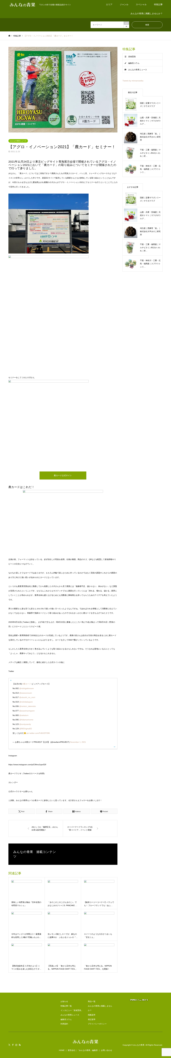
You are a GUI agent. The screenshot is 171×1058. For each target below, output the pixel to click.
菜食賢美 (132, 57)
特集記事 (158, 4)
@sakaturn (23, 715)
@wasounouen (25, 693)
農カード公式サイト (63, 475)
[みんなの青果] (85, 1044)
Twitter (9, 1045)
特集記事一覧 (66, 1006)
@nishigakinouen (26, 688)
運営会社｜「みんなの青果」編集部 (83, 1050)
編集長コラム (133, 63)
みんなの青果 (138, 1045)
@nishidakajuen (26, 702)
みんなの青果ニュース (18, 141)
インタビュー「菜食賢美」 (72, 1010)
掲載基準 (91, 1015)
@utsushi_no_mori (27, 697)
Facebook (13, 1045)
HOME (62, 1050)
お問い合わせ (106, 1050)
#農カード (26, 684)
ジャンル (124, 4)
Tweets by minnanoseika (133, 81)
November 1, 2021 (78, 742)
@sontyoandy (25, 724)
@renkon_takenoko (27, 706)
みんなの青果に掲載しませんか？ (147, 13)
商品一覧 (91, 1001)
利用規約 (64, 1024)
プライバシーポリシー (97, 1024)
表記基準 (91, 1019)
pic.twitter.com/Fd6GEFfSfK (38, 733)
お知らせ (64, 1001)
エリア (109, 4)
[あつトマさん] (48, 382)
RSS (20, 1045)
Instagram (16, 1045)
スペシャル (141, 4)
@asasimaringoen (27, 711)
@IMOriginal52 (25, 729)
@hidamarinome (26, 720)
